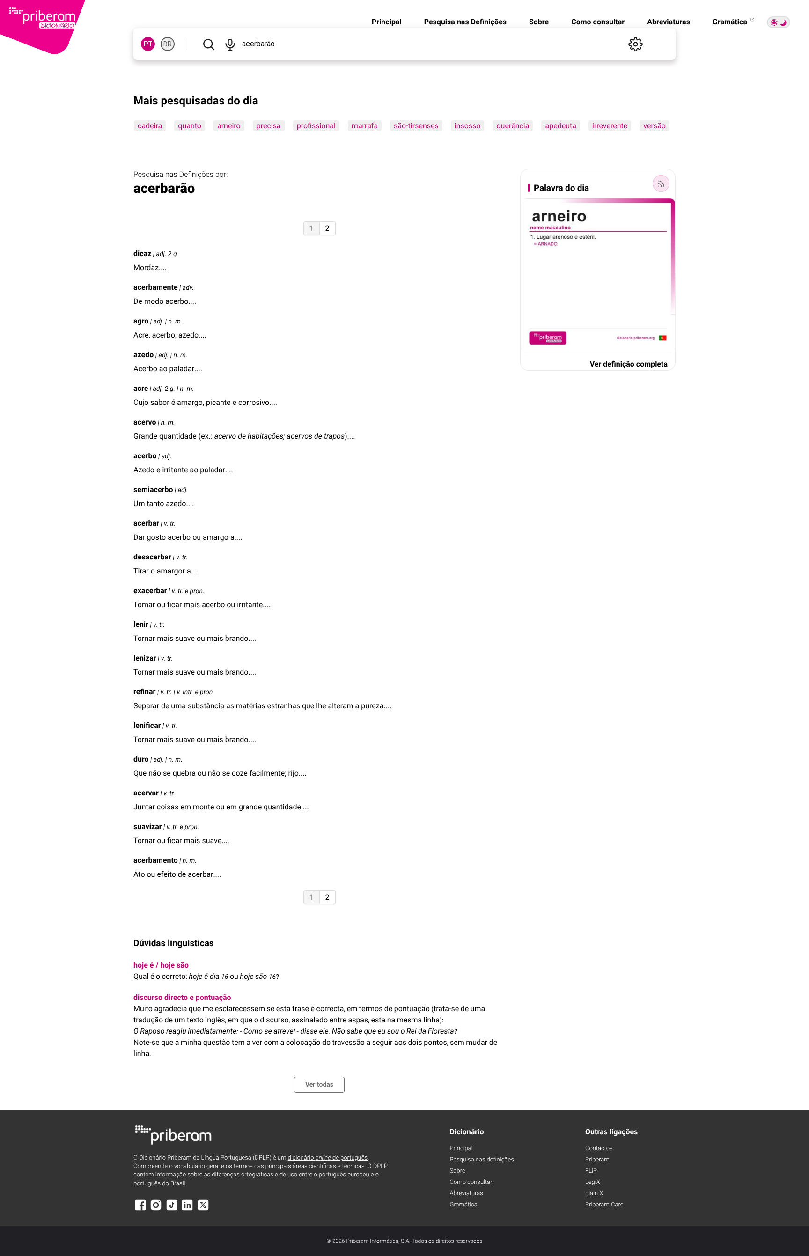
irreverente (609, 125)
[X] (203, 1209)
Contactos (599, 1148)
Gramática (731, 21)
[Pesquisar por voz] (230, 44)
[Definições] (635, 44)
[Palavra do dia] (661, 183)
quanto (189, 125)
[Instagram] (156, 1209)
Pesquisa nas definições (482, 1159)
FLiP (591, 1171)
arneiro (229, 125)
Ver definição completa (629, 364)
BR (167, 44)
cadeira (150, 125)
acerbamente (155, 287)
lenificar (147, 725)
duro (141, 759)
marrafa (365, 125)
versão (654, 125)
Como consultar (598, 21)
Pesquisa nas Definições (465, 21)
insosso (468, 125)
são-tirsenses (416, 125)
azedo (143, 354)
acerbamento (155, 860)
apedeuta (560, 125)
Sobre (539, 21)
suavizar (147, 826)
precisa (269, 125)
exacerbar (150, 590)
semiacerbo (153, 489)
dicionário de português (328, 1157)
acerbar (146, 523)
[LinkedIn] (187, 1209)
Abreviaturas (668, 21)
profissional (316, 125)
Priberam (597, 1159)
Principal (387, 21)
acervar (146, 792)
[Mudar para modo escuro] (778, 22)
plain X (594, 1193)
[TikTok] (172, 1209)
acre (140, 388)
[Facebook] (140, 1209)
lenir (140, 624)
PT (148, 44)
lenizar (144, 658)
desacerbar (152, 556)
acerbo (144, 455)
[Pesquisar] (208, 44)
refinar (144, 691)
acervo (144, 422)
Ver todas (319, 1084)
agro (140, 320)
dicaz (142, 253)
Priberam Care (604, 1204)
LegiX (592, 1182)
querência (512, 125)
